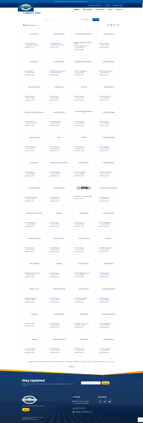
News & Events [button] (87, 9)
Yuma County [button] (100, 9)
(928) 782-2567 (80, 408)
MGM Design (34, 419)
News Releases (41, 361)
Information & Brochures (99, 361)
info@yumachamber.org (83, 412)
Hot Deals (57, 361)
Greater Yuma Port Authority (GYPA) (83, 196)
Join (106, 5)
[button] (24, 25)
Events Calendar (49, 361)
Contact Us (89, 361)
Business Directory (95, 5)
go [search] (96, 19)
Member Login (117, 5)
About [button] (110, 9)
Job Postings (83, 361)
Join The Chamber (110, 361)
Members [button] (77, 9)
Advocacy (119, 9)
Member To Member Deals (66, 361)
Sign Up (105, 383)
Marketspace (76, 361)
